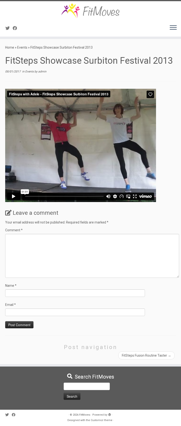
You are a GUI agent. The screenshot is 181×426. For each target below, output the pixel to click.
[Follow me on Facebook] (16, 28)
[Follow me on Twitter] (9, 28)
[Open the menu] (173, 28)
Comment (14, 230)
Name (10, 285)
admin (42, 71)
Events (22, 47)
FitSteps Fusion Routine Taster (146, 355)
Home (9, 47)
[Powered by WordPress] (109, 414)
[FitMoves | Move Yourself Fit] (90, 11)
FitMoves (84, 414)
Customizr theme (101, 420)
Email (10, 305)
